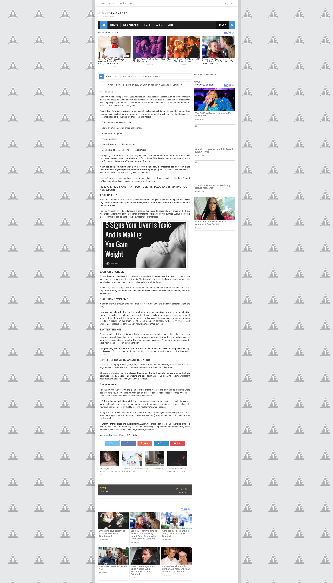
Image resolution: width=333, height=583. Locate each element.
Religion (114, 25)
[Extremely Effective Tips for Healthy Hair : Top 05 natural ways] (111, 458)
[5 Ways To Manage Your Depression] (156, 458)
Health (147, 25)
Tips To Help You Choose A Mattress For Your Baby (177, 470)
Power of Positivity (128, 435)
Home (102, 3)
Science (159, 25)
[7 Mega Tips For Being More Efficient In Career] (133, 458)
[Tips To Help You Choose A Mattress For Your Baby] (178, 458)
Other (170, 25)
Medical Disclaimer (127, 3)
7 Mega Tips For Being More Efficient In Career (132, 470)
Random (222, 25)
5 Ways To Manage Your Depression (154, 470)
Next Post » (183, 492)
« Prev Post (104, 492)
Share (129, 443)
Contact (112, 3)
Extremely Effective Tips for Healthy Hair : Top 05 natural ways (110, 471)
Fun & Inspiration (131, 25)
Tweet (113, 443)
